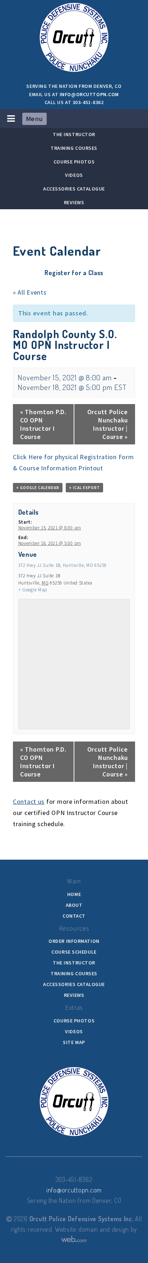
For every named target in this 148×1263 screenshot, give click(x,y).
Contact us (29, 801)
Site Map (74, 1042)
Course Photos (74, 161)
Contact (74, 916)
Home (74, 894)
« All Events (30, 292)
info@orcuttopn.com (89, 94)
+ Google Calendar (37, 487)
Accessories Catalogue (74, 188)
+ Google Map (32, 590)
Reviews (74, 202)
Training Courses (74, 148)
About (74, 905)
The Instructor (74, 134)
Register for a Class (74, 273)
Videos (74, 175)
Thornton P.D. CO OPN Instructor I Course (43, 424)
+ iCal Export (84, 487)
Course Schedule (73, 952)
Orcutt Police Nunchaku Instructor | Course (107, 424)
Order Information (74, 941)
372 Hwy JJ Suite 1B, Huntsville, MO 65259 (62, 565)
